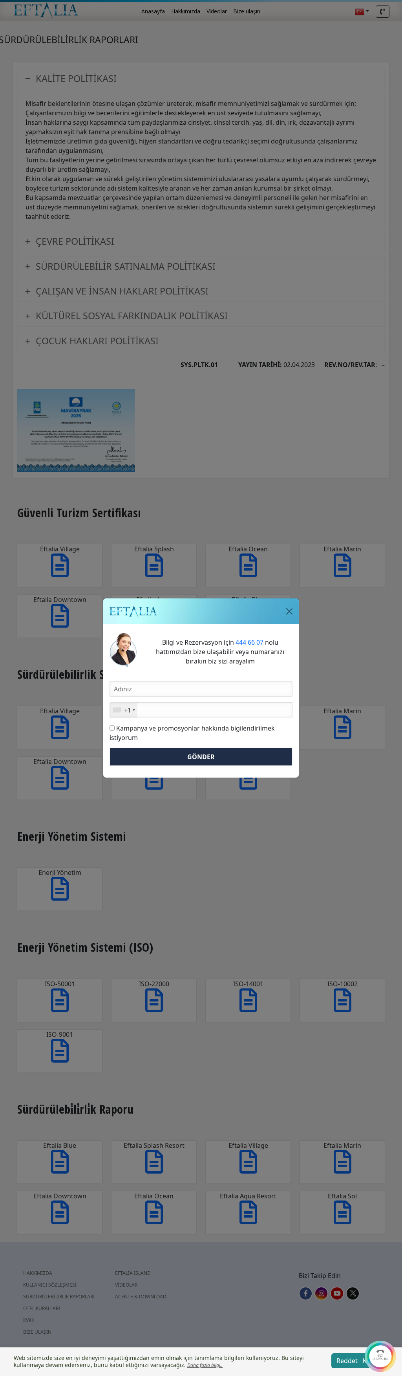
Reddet (347, 1360)
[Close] (289, 611)
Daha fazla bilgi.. (205, 1365)
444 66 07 (249, 642)
